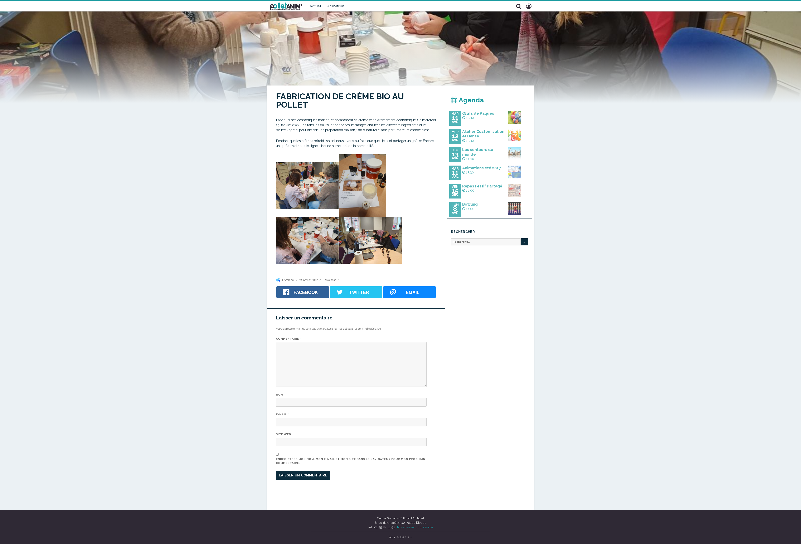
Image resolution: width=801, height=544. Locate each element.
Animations (336, 6)
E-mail (282, 414)
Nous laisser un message (415, 527)
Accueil (315, 6)
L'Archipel (288, 279)
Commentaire (288, 338)
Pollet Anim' (404, 537)
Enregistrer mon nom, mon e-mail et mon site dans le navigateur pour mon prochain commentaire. (350, 461)
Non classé (329, 279)
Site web (283, 434)
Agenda (470, 100)
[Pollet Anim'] (285, 6)
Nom (280, 394)
